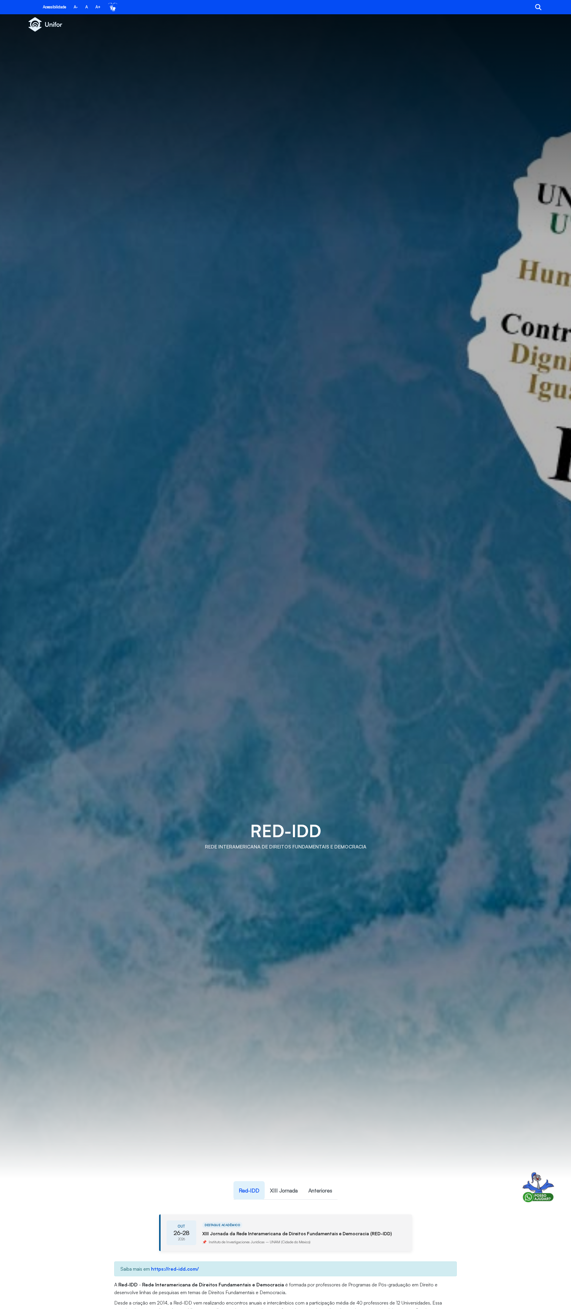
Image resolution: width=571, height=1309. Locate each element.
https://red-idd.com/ (175, 1269)
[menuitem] (249, 1190)
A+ (98, 6)
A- (76, 6)
